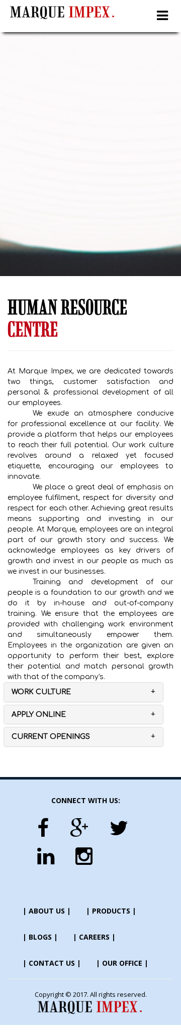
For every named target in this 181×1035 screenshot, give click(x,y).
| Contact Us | (52, 963)
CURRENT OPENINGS (51, 736)
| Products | (111, 911)
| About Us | (47, 911)
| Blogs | (40, 937)
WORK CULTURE (41, 692)
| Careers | (94, 937)
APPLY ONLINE (39, 714)
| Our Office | (122, 963)
